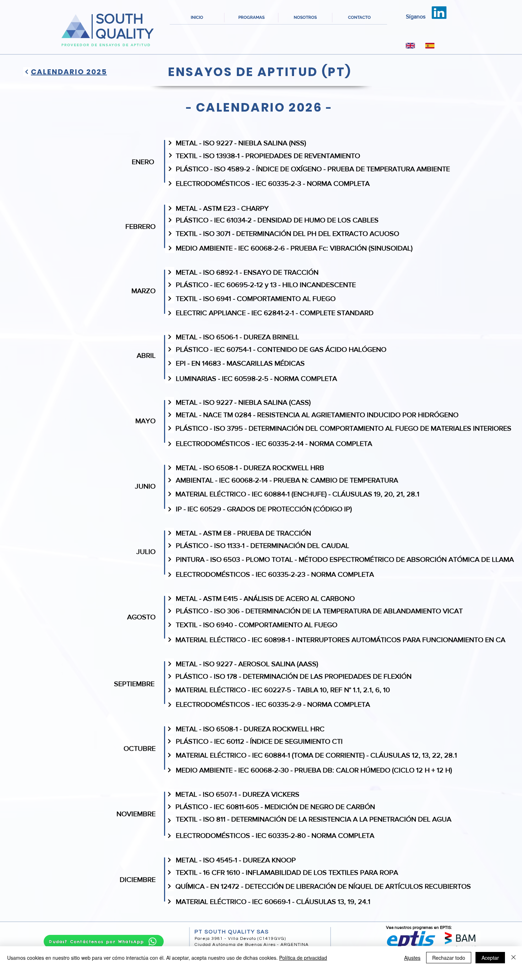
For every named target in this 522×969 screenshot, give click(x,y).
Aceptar (490, 957)
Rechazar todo (448, 957)
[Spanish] (430, 45)
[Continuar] (27, 71)
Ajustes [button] (412, 957)
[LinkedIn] (439, 13)
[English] (410, 45)
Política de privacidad (303, 957)
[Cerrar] (513, 957)
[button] (251, 17)
